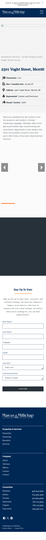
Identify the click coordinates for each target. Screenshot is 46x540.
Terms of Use (19, 528)
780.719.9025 (38, 502)
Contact (5, 474)
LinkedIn (11, 518)
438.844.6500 (38, 491)
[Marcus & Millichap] (13, 12)
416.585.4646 (38, 498)
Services (6, 444)
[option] (23, 167)
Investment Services (10, 57)
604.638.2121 (38, 509)
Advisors (6, 464)
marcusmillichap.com (23, 3)
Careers (5, 471)
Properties (6, 433)
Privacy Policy (7, 528)
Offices (5, 467)
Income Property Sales (32, 57)
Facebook (4, 518)
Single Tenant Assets (11, 60)
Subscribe (23, 389)
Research (6, 440)
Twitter (8, 518)
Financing (6, 437)
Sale (19, 78)
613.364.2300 (38, 495)
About (5, 460)
